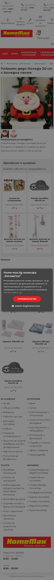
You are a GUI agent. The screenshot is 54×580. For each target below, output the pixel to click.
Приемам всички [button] (27, 299)
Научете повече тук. (13, 292)
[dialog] (27, 289)
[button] (27, 306)
